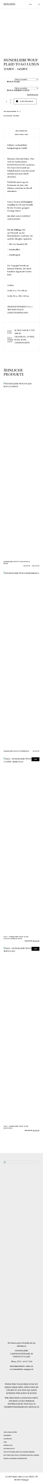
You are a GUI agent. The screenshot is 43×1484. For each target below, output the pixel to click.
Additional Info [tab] (21, 134)
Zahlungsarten (10, 1432)
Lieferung (8, 1439)
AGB (5, 1442)
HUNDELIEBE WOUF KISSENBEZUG (16, 751)
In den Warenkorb (26, 101)
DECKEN (16, 116)
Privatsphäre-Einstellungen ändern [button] (19, 1452)
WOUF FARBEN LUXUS (18, 90)
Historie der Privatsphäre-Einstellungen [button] (21, 1455)
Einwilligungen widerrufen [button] (15, 1458)
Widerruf (7, 1435)
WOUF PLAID (13, 81)
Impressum (8, 1445)
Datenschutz (9, 1449)
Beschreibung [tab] (21, 131)
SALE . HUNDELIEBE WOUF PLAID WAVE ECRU (16, 1127)
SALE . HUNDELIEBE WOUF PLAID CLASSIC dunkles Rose (16, 938)
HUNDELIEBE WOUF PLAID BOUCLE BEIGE (17, 563)
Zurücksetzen (32, 94)
